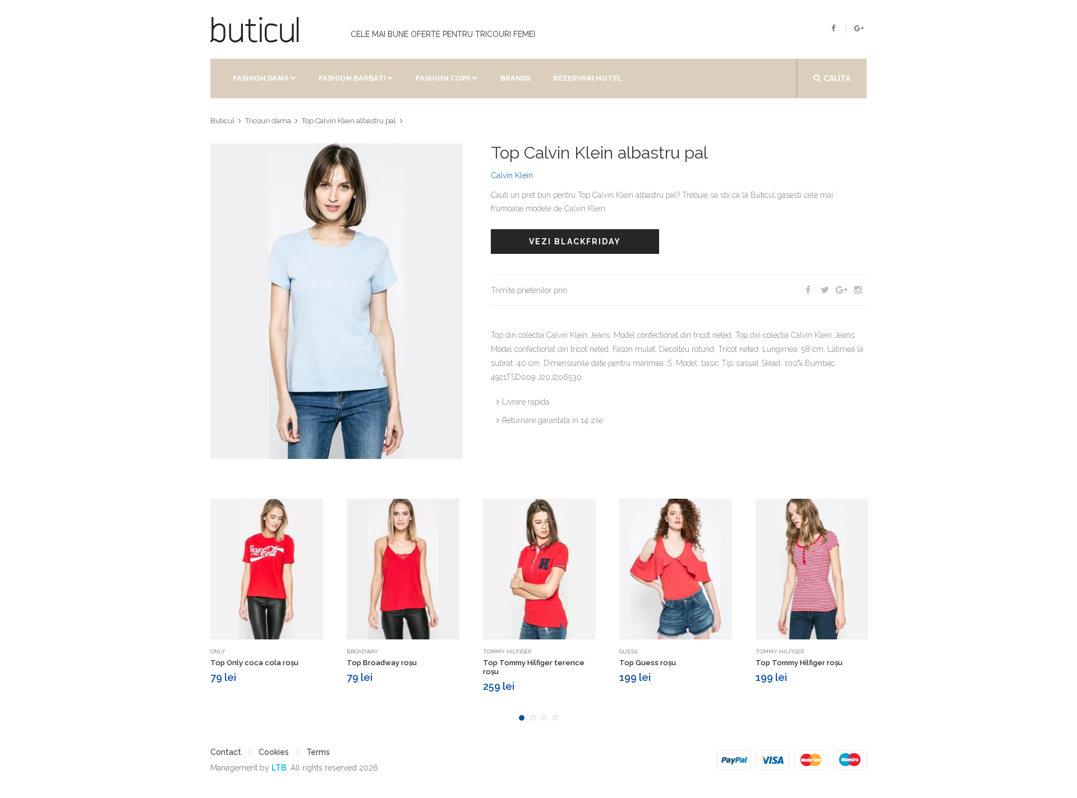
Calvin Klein (512, 175)
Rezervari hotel (587, 78)
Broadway (362, 651)
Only (217, 651)
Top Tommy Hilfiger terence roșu (533, 667)
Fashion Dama (261, 78)
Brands (515, 78)
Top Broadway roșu (382, 662)
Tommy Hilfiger (507, 651)
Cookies (274, 752)
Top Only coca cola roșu (254, 662)
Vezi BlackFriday (575, 241)
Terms (318, 752)
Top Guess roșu (647, 662)
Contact (225, 752)
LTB (279, 767)
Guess (628, 651)
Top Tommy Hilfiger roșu (799, 662)
